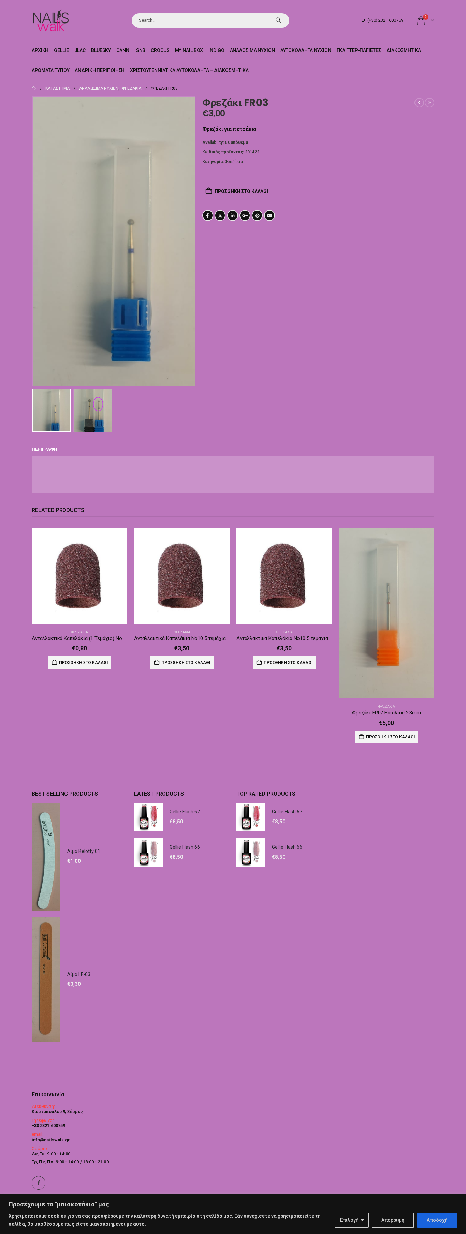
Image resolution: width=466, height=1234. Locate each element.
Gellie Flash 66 (185, 847)
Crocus (160, 50)
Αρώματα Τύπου (50, 70)
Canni (123, 50)
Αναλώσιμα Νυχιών (252, 50)
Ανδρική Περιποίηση (100, 70)
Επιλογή (349, 1220)
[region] (233, 1214)
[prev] (419, 102)
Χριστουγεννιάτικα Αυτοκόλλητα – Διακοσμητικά (189, 70)
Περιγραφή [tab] (44, 449)
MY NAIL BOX (189, 50)
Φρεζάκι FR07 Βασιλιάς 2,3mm (386, 713)
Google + (244, 215)
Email (269, 215)
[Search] (278, 20)
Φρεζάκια (234, 161)
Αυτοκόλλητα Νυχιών (305, 50)
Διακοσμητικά (403, 50)
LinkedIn (232, 215)
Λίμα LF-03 (78, 974)
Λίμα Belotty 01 (83, 851)
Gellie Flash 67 (185, 811)
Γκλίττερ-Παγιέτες (359, 50)
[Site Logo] (51, 20)
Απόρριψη (392, 1220)
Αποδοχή (437, 1220)
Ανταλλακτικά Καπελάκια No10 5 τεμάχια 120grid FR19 (195, 638)
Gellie (61, 50)
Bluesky (101, 50)
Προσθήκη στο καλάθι (241, 191)
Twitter (220, 215)
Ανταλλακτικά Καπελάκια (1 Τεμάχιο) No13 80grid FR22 (93, 638)
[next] (429, 102)
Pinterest (257, 215)
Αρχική (40, 50)
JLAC (80, 50)
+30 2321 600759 (48, 1125)
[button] (33, 241)
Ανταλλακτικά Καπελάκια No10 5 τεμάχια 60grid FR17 (295, 638)
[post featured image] (79, 576)
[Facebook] (38, 1183)
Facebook (207, 215)
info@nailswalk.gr (51, 1139)
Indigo (216, 50)
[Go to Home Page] (34, 88)
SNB (141, 50)
